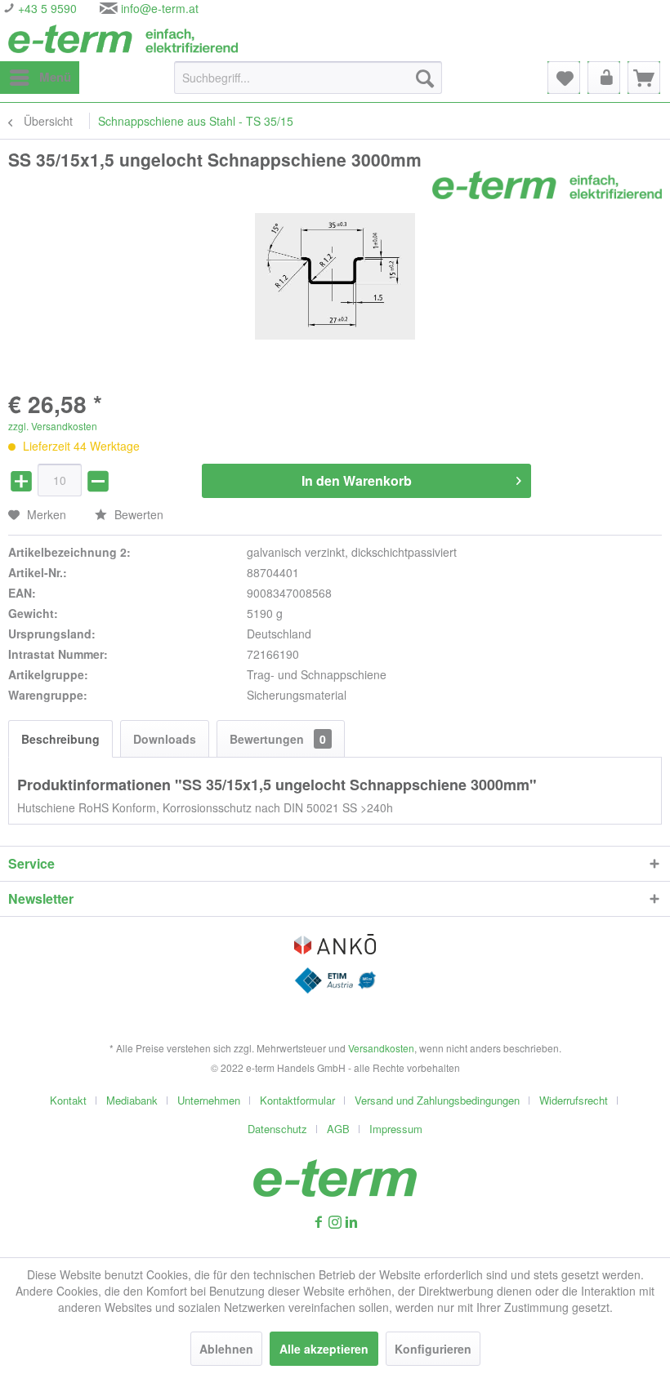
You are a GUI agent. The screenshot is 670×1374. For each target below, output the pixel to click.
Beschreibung (60, 739)
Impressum (395, 1128)
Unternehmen (208, 1100)
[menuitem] (39, 77)
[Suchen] (425, 77)
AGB (338, 1128)
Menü (55, 77)
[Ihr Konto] (603, 77)
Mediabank (132, 1100)
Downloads (164, 739)
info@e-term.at (160, 8)
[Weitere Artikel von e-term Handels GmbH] (547, 185)
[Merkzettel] (563, 77)
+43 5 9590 (46, 8)
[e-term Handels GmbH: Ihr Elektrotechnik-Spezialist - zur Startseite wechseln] (123, 38)
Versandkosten (381, 1048)
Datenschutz (277, 1128)
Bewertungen (278, 739)
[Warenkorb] (644, 77)
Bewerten (137, 514)
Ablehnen (226, 1349)
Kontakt (68, 1100)
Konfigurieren (433, 1349)
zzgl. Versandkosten (52, 426)
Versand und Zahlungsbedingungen (437, 1100)
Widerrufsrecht (573, 1100)
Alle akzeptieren (323, 1349)
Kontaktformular (297, 1100)
